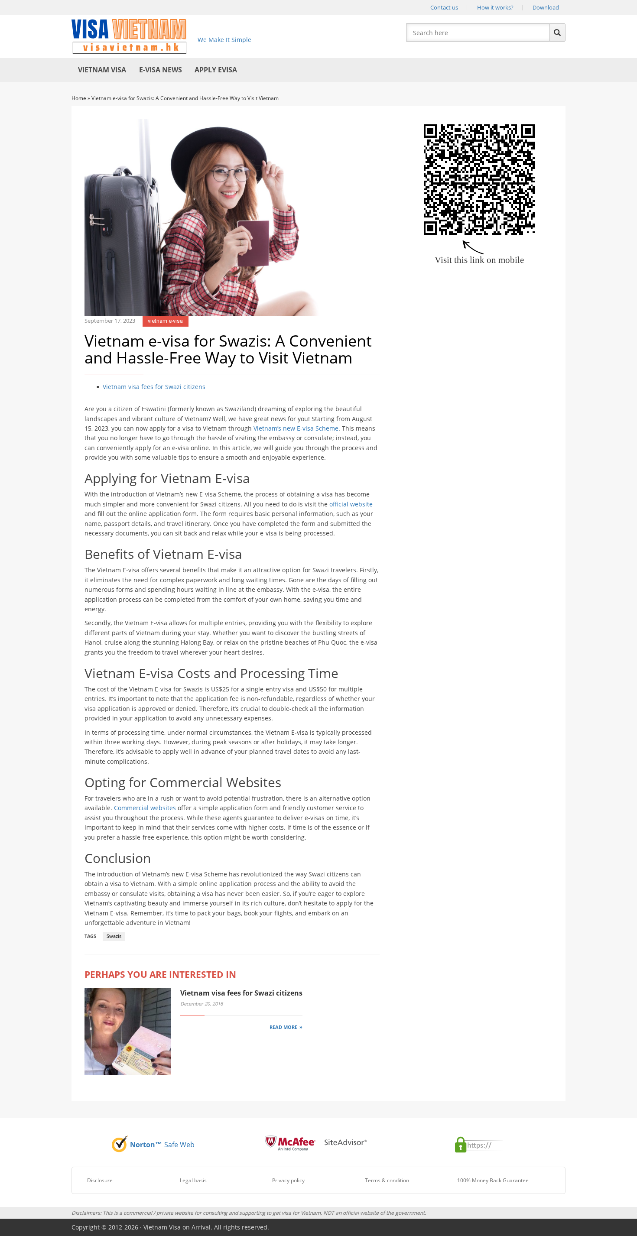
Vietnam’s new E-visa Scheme (296, 428)
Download (546, 7)
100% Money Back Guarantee (493, 1180)
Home (79, 98)
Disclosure (100, 1180)
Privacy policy (288, 1180)
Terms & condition (387, 1180)
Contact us (444, 7)
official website (351, 504)
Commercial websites (145, 808)
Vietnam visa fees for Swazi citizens (154, 387)
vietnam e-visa (165, 321)
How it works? (495, 7)
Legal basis (193, 1180)
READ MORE (283, 1027)
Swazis (114, 936)
